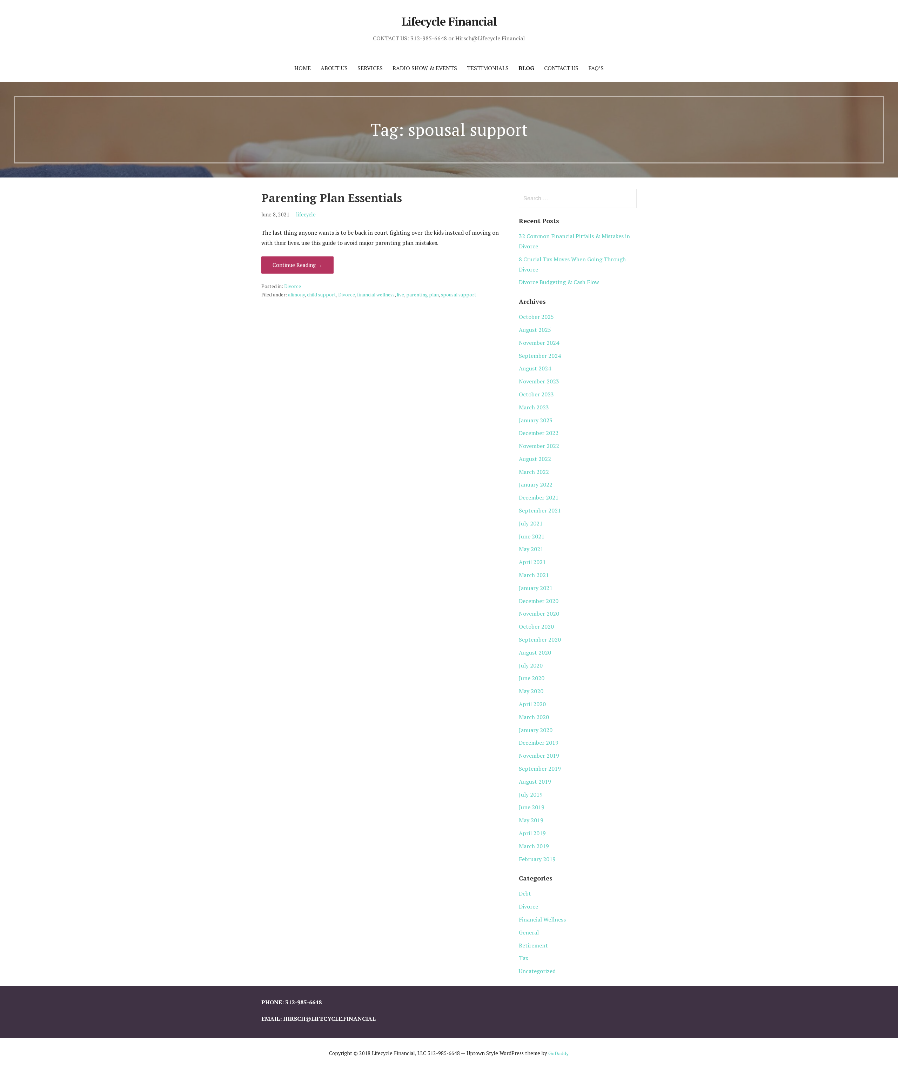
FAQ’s (596, 68)
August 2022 (535, 459)
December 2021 (538, 497)
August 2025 (535, 330)
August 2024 (535, 368)
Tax (523, 958)
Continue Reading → (297, 264)
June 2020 (531, 678)
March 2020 (534, 717)
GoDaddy (558, 1053)
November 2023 (539, 381)
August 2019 (535, 781)
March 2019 (534, 846)
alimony (296, 294)
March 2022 (534, 472)
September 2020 (540, 639)
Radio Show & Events (425, 68)
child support (321, 294)
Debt (525, 893)
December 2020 (538, 601)
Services (370, 68)
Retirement (533, 945)
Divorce (292, 286)
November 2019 (539, 755)
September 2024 (540, 356)
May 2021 (531, 549)
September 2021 (540, 510)
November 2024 (539, 343)
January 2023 (535, 420)
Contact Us (561, 68)
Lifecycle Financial (449, 21)
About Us (334, 68)
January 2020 (535, 730)
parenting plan (422, 294)
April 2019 (532, 833)
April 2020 (532, 704)
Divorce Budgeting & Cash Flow (559, 282)
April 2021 (532, 562)
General (529, 932)
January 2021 (535, 588)
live (400, 294)
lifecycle (306, 214)
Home (302, 68)
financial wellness (376, 294)
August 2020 (535, 652)
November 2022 (539, 446)
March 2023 (534, 407)
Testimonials (488, 68)
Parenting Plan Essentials (331, 197)
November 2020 (539, 613)
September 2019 (540, 768)
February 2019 (537, 859)
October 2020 (536, 626)
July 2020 (531, 665)
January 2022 (535, 484)
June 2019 (531, 807)
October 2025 (536, 317)
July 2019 (531, 794)
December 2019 (538, 742)
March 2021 (534, 575)
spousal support (458, 294)
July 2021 (531, 523)
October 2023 (536, 394)
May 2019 (531, 820)
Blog (526, 68)
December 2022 (538, 433)
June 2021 (531, 536)
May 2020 (531, 691)
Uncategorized (537, 971)
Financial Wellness (542, 919)
